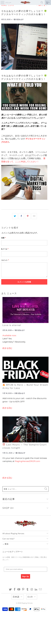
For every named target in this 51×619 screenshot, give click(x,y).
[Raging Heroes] (25, 2)
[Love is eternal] (25, 310)
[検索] (41, 2)
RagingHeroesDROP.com (27, 461)
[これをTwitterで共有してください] (14, 216)
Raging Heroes (27, 603)
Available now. (9, 335)
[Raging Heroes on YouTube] (19, 589)
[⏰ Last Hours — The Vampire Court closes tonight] (25, 429)
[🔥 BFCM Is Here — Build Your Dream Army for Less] (25, 370)
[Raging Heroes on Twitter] (10, 589)
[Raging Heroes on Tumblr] (27, 589)
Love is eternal (11, 325)
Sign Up (25, 576)
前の (39, 5)
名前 (3, 238)
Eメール (4, 249)
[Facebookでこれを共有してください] (21, 216)
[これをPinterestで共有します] (27, 216)
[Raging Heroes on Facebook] (14, 589)
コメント (5, 260)
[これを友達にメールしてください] (34, 216)
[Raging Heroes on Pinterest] (23, 589)
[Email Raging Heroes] (40, 589)
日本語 (16, 597)
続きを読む (7, 348)
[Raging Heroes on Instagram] (32, 589)
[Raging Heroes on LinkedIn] (36, 589)
